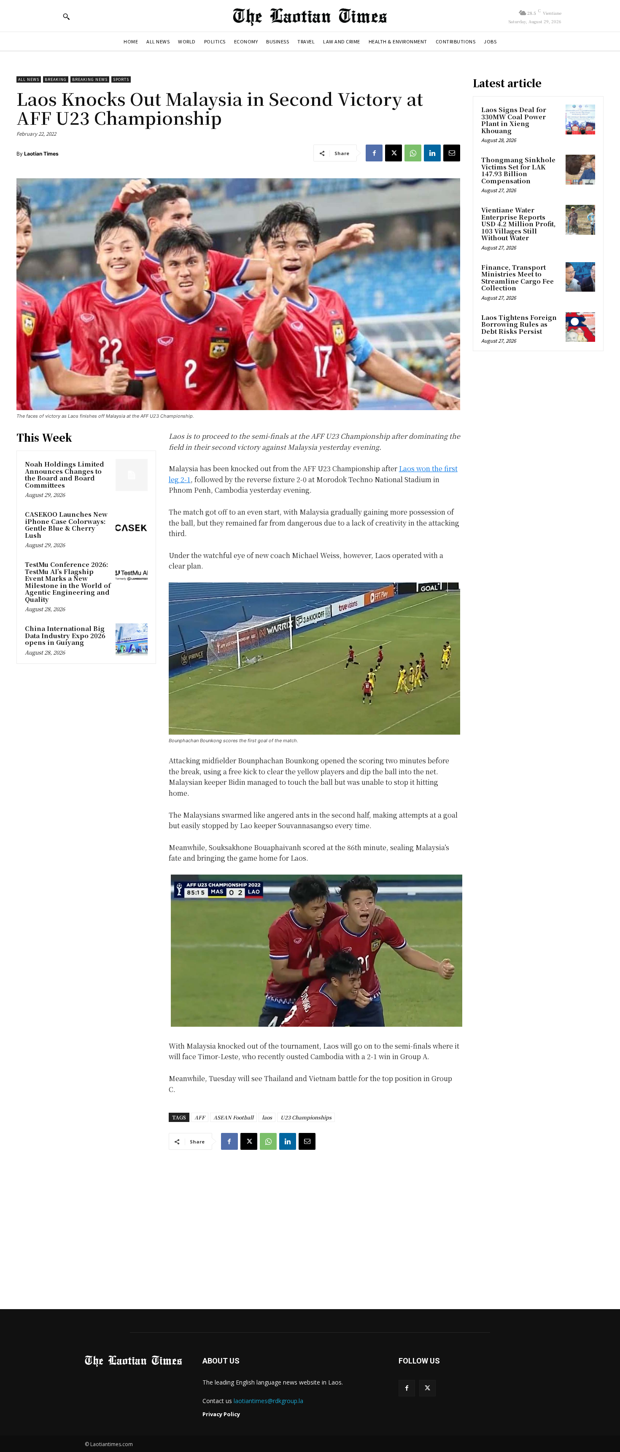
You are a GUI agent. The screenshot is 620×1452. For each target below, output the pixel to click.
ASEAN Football (233, 1117)
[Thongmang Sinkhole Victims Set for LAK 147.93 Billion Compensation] (580, 169)
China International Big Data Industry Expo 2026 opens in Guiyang (65, 635)
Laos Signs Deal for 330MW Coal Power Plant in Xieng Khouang (513, 120)
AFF (199, 1117)
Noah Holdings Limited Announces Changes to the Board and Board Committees (64, 474)
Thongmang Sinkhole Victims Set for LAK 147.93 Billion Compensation (518, 170)
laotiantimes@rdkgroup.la (268, 1401)
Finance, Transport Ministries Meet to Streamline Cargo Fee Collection (517, 278)
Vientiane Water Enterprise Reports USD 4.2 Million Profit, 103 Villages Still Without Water (518, 223)
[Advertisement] (310, 1221)
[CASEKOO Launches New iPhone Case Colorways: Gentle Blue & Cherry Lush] (132, 525)
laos (267, 1117)
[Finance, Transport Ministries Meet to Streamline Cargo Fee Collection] (580, 277)
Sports (121, 79)
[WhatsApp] (412, 153)
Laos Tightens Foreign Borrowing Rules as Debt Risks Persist (519, 324)
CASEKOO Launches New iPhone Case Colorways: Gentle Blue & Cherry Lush (66, 524)
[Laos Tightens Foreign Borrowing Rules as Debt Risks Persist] (580, 327)
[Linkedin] (432, 153)
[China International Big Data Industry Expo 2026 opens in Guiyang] (132, 639)
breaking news (90, 79)
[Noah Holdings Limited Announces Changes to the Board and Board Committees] (132, 475)
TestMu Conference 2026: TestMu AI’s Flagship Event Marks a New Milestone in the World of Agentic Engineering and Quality (68, 582)
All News (28, 79)
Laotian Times (41, 153)
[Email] (451, 153)
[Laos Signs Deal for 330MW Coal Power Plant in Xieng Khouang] (580, 119)
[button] (66, 16)
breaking (56, 79)
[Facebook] (374, 153)
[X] (393, 153)
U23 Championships (306, 1117)
